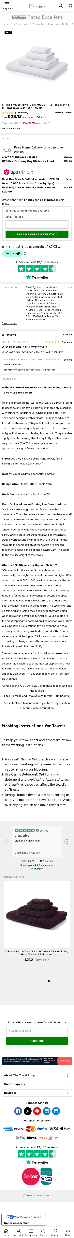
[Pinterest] (37, 1111)
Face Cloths (11, 695)
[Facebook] (18, 1111)
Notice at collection (16, 1223)
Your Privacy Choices (27, 1217)
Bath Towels (44, 695)
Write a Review (63, 113)
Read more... (9, 323)
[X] (28, 1111)
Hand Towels (28, 695)
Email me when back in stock (37, 234)
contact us (32, 703)
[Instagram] (56, 1111)
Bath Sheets (61, 695)
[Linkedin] (47, 1111)
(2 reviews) (21, 113)
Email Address (14, 216)
